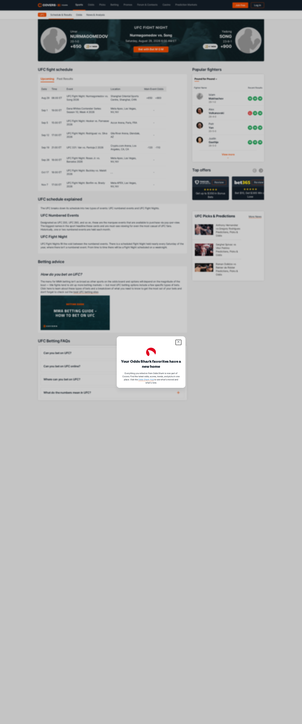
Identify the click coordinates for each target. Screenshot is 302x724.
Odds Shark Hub (146, 379)
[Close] (178, 342)
